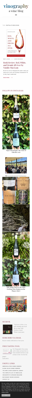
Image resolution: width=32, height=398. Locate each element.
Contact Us (5, 379)
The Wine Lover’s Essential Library (12, 370)
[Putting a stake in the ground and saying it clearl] (16, 300)
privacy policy (5, 392)
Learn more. (5, 358)
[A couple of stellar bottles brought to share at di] (16, 245)
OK (6, 395)
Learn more (21, 332)
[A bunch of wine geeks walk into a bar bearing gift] (16, 190)
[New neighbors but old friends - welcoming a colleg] (16, 135)
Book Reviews (19, 59)
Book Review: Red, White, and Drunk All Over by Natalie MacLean (14, 65)
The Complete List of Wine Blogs (12, 372)
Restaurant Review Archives (10, 377)
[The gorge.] (16, 218)
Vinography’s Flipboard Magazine (12, 375)
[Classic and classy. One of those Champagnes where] (16, 108)
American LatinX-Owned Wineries (11, 366)
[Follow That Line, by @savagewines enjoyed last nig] (16, 272)
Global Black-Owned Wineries (11, 368)
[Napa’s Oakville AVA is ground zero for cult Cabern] (16, 163)
